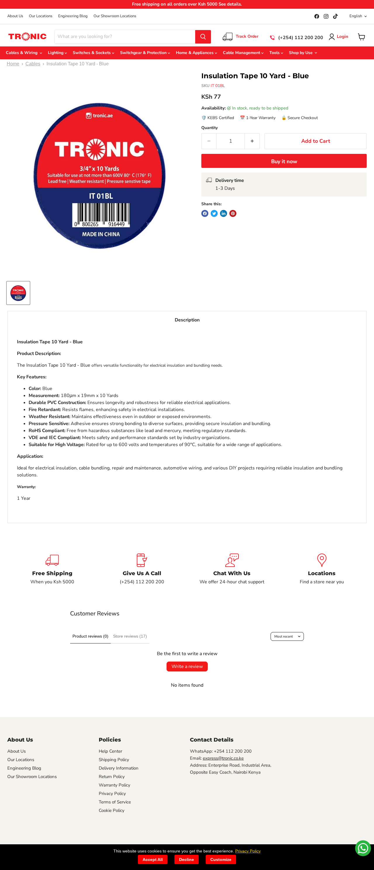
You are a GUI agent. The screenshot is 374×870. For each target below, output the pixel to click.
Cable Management (242, 52)
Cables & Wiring (23, 52)
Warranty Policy (114, 785)
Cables (32, 63)
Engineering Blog (73, 16)
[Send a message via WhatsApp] (363, 848)
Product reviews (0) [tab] (90, 636)
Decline (186, 859)
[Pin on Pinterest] (232, 213)
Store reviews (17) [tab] (130, 636)
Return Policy (112, 776)
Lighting (56, 52)
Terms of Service (115, 802)
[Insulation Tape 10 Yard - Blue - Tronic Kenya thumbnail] (18, 292)
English (355, 16)
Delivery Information (118, 768)
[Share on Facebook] (204, 213)
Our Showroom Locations (115, 16)
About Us (15, 16)
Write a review (187, 666)
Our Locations (40, 16)
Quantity (209, 128)
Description (187, 320)
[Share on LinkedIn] (223, 213)
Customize (220, 859)
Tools (275, 52)
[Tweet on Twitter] (214, 213)
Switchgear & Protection (144, 52)
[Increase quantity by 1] (252, 141)
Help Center (110, 751)
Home (13, 63)
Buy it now (284, 161)
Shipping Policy (114, 760)
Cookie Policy (111, 810)
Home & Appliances (195, 52)
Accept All (153, 859)
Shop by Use (301, 52)
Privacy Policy (112, 793)
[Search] (203, 37)
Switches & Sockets (92, 52)
